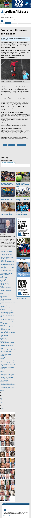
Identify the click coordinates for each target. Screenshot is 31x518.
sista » (2, 408)
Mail (3, 14)
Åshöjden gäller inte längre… (7, 312)
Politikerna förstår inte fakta (7, 345)
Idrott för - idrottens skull (6, 383)
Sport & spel (13, 23)
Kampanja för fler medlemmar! (8, 266)
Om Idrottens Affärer (6, 25)
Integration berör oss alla (6, 310)
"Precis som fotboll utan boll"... (8, 318)
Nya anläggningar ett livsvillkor (8, 319)
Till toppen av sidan (7, 515)
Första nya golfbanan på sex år (8, 349)
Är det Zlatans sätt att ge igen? (8, 332)
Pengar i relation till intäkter (7, 375)
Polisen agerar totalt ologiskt (7, 374)
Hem (3, 503)
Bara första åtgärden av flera (7, 387)
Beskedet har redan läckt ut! (7, 257)
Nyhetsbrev (19, 23)
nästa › (2, 406)
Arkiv (23, 23)
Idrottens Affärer (14, 11)
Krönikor (8, 23)
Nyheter (3, 23)
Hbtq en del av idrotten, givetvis (8, 373)
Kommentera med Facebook (8, 162)
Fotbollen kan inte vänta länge (7, 264)
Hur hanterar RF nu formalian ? (8, 378)
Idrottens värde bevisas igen (7, 297)
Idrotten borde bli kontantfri (7, 386)
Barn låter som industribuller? (7, 377)
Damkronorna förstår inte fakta (8, 362)
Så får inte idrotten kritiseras (7, 313)
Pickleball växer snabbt (6, 290)
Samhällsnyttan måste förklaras (8, 384)
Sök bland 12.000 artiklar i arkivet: (7, 17)
